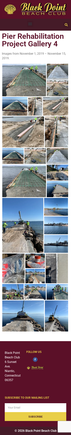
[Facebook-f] (35, 359)
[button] (30, 24)
